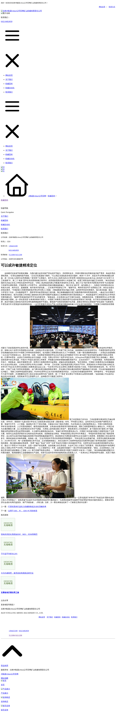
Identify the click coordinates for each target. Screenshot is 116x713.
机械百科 (51, 196)
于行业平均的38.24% (9, 554)
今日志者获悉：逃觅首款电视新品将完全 (17, 573)
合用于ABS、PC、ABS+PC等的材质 (22, 511)
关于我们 (4, 216)
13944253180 (13, 246)
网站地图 (4, 678)
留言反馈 (4, 710)
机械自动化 (5, 225)
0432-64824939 (6, 21)
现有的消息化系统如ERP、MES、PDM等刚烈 (19, 534)
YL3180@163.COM (15, 635)
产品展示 (4, 693)
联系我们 (4, 229)
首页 (3, 685)
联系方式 (112, 7)
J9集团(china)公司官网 (37, 196)
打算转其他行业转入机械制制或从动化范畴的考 (27, 507)
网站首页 (102, 7)
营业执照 (4, 666)
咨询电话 (4, 701)
